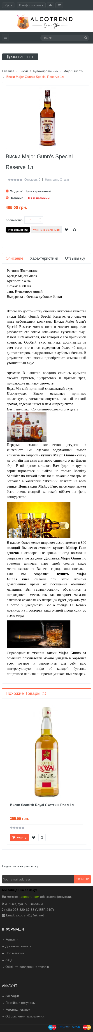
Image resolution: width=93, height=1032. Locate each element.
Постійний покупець (20, 1002)
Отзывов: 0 (32, 179)
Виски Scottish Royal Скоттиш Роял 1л (42, 805)
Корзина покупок (17, 1009)
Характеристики (44, 258)
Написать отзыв (57, 179)
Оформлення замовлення (24, 1016)
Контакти (12, 939)
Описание (14, 258)
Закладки (12, 996)
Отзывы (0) (75, 258)
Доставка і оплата (18, 946)
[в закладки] (33, 837)
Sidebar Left (21, 57)
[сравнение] (42, 837)
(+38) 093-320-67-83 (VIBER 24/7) (29, 909)
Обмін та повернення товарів (27, 967)
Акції (8, 960)
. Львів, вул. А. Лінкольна (25, 904)
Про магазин (14, 953)
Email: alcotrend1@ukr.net (25, 915)
